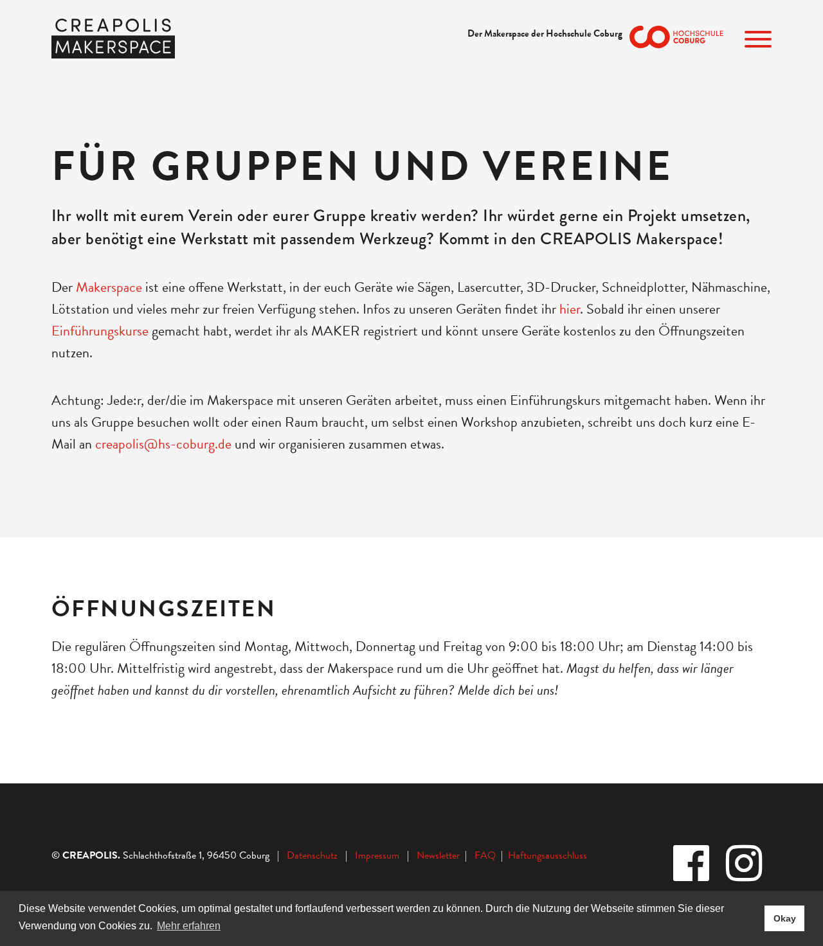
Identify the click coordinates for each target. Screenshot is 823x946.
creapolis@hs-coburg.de (163, 443)
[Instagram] (745, 865)
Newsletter (439, 855)
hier (569, 308)
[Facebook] (692, 865)
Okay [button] (784, 918)
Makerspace (110, 287)
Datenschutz (312, 855)
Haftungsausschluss (547, 855)
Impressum (377, 855)
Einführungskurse (101, 330)
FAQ (488, 855)
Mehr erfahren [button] (189, 925)
